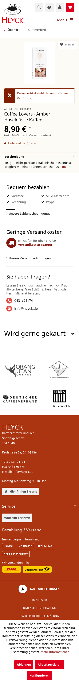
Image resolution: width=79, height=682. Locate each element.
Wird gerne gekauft (35, 333)
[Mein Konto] (60, 7)
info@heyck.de (26, 308)
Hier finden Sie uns (23, 491)
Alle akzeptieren (49, 664)
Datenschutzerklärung (39, 608)
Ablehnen (24, 664)
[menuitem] (66, 20)
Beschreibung (14, 157)
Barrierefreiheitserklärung (39, 616)
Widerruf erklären (17, 518)
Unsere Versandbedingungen (30, 258)
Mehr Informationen (55, 652)
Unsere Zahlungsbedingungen (30, 214)
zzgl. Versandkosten (35, 135)
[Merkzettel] (49, 7)
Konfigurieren (39, 675)
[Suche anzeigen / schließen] (39, 7)
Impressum (39, 600)
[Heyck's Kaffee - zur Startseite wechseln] (12, 13)
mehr (65, 167)
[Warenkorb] (70, 7)
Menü (62, 19)
